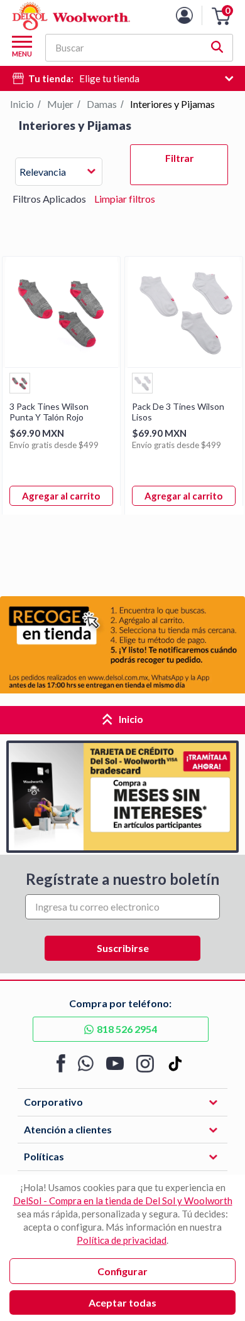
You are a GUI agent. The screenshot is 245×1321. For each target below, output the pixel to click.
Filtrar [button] (179, 158)
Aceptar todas (122, 1302)
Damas (102, 104)
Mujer (60, 104)
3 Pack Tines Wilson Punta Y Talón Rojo (49, 411)
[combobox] (59, 173)
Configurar (122, 1271)
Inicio (22, 104)
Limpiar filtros (124, 199)
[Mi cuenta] (193, 15)
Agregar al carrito (61, 495)
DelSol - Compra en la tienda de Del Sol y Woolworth (122, 1200)
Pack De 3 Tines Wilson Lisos (178, 411)
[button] (221, 16)
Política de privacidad (121, 1240)
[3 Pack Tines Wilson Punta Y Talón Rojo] (61, 363)
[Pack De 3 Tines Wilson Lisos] (184, 363)
